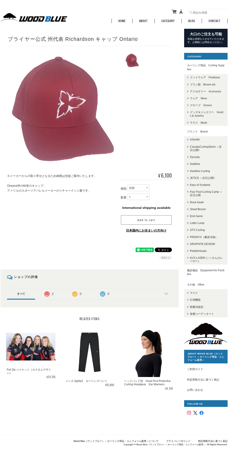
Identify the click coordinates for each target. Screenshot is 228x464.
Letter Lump (197, 223)
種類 (123, 188)
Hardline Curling (200, 171)
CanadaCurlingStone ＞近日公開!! (206, 148)
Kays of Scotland (200, 184)
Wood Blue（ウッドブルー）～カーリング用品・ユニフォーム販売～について (116, 441)
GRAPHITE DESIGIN (202, 243)
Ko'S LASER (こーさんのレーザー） (206, 259)
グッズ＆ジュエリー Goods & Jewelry (206, 114)
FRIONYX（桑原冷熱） (204, 237)
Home (122, 21)
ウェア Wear (198, 98)
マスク (194, 292)
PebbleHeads (198, 250)
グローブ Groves (201, 105)
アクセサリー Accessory (205, 91)
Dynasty (195, 156)
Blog (191, 21)
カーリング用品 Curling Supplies (205, 67)
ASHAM (195, 139)
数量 (123, 197)
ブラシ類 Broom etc (203, 84)
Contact (215, 21)
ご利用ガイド (195, 369)
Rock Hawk (197, 202)
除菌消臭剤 (196, 306)
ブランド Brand (197, 131)
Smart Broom (198, 209)
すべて (21, 293)
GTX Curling (197, 229)
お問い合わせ (195, 389)
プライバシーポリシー (178, 441)
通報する (165, 258)
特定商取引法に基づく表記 (203, 379)
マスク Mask (198, 122)
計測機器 (195, 299)
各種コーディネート (202, 313)
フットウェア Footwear (205, 77)
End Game (196, 216)
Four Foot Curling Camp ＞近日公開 (206, 193)
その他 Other (195, 284)
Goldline (195, 163)
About (143, 21)
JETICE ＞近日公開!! (202, 177)
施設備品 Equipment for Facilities (205, 272)
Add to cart (146, 220)
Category (168, 21)
